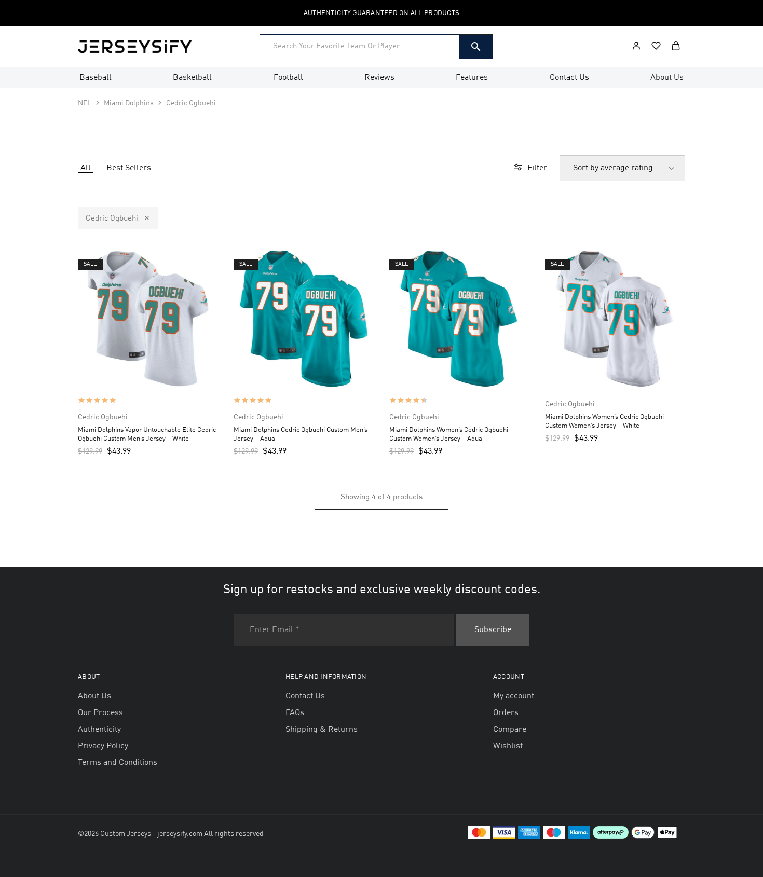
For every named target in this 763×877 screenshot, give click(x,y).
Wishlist (508, 746)
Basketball (192, 78)
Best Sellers (128, 168)
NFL (84, 103)
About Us (667, 78)
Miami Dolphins (129, 103)
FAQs (294, 713)
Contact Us (569, 78)
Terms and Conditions (117, 763)
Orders (506, 713)
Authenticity (99, 729)
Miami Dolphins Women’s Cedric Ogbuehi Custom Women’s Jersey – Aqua (448, 434)
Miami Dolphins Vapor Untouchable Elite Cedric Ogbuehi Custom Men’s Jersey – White (147, 434)
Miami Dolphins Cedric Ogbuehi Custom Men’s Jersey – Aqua (300, 434)
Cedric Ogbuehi (112, 219)
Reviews (379, 78)
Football (288, 78)
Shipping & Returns (321, 729)
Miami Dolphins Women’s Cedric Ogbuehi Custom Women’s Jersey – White (604, 421)
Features (472, 78)
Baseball (95, 78)
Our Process (100, 713)
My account (513, 696)
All (85, 168)
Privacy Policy (103, 746)
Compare (509, 729)
